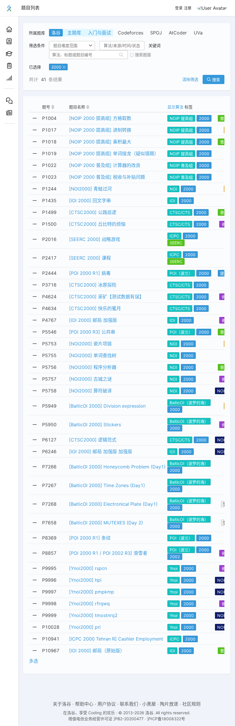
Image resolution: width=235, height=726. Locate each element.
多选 (33, 661)
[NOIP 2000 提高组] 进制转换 (100, 130)
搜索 (215, 79)
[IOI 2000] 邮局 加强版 (93, 320)
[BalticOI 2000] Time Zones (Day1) (107, 485)
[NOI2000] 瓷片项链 (90, 344)
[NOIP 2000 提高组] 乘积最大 (100, 142)
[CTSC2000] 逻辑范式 (92, 440)
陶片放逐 (169, 704)
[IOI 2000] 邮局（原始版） (97, 650)
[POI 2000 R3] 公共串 (92, 332)
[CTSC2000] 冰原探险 (92, 285)
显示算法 (175, 106)
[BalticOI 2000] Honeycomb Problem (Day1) (117, 467)
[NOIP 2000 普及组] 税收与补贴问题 (107, 177)
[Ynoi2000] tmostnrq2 (93, 615)
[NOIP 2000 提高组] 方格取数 (100, 118)
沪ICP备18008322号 (166, 718)
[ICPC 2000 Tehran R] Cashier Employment (116, 639)
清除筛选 (190, 79)
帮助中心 (84, 704)
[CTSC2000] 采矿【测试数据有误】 (106, 296)
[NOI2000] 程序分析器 (92, 367)
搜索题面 (143, 54)
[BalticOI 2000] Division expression (107, 406)
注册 (187, 8)
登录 (179, 8)
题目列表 (30, 8)
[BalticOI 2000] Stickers (95, 424)
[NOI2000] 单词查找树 (92, 355)
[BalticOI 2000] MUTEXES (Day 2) (106, 522)
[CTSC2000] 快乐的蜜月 (95, 308)
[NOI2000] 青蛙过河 (90, 189)
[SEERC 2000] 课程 (90, 258)
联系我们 (129, 704)
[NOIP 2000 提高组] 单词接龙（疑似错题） (114, 153)
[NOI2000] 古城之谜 (90, 379)
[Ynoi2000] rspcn (88, 568)
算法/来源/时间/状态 (122, 45)
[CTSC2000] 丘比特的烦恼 (97, 224)
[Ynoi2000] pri (85, 627)
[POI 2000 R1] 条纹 (90, 538)
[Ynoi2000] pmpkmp (91, 592)
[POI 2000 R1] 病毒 (90, 273)
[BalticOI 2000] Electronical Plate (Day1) (113, 504)
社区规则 (191, 704)
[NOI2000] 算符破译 (90, 391)
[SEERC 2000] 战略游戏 (94, 239)
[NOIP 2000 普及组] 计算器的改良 (104, 165)
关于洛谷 (62, 704)
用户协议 (106, 704)
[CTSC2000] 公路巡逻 (92, 212)
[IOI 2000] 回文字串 (90, 200)
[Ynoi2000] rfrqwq (89, 603)
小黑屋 (149, 704)
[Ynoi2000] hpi (85, 580)
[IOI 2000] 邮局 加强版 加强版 (100, 451)
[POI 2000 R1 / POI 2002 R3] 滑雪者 (108, 553)
